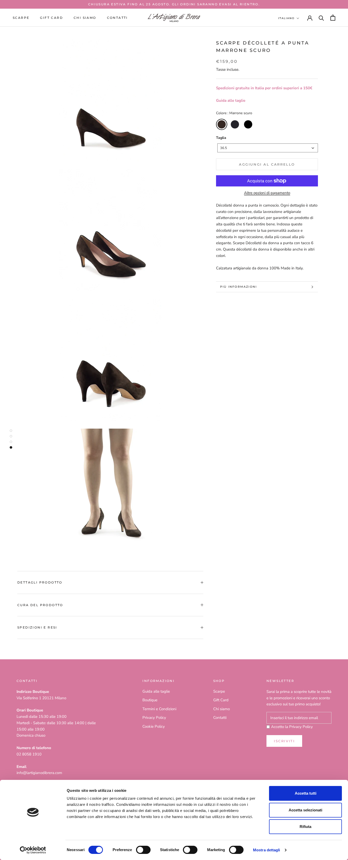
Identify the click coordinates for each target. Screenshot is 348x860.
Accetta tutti (305, 793)
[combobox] (267, 147)
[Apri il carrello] (332, 18)
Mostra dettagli (266, 850)
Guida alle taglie (230, 100)
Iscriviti (284, 741)
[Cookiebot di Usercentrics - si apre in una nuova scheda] (33, 850)
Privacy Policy (154, 717)
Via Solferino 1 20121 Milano (41, 698)
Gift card (51, 18)
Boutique (149, 700)
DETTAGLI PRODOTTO (39, 582)
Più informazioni (238, 286)
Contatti (117, 18)
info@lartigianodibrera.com (39, 772)
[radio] (221, 124)
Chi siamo (85, 18)
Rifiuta (305, 826)
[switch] (143, 850)
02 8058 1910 (29, 754)
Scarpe (21, 18)
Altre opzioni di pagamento (267, 192)
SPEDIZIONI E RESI (37, 627)
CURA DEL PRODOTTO (40, 605)
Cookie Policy (153, 726)
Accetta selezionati (305, 810)
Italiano (286, 18)
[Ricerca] (321, 17)
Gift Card (221, 700)
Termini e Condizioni (159, 708)
